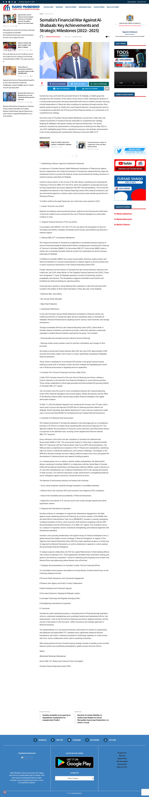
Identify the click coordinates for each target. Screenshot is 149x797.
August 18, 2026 (94, 149)
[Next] (76, 156)
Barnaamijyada (85, 7)
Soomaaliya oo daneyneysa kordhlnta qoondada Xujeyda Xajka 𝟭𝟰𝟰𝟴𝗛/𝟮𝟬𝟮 (26, 70)
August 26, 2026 (24, 76)
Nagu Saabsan (132, 2)
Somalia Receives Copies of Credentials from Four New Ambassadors (97, 144)
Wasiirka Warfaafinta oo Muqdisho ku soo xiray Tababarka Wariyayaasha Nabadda (26, 96)
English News (70, 7)
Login (137, 7)
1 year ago (67, 37)
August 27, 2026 (57, 147)
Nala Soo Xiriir (142, 2)
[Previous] (72, 156)
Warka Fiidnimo (123, 225)
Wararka (59, 7)
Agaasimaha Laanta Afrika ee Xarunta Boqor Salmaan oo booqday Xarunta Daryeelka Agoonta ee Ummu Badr (25, 19)
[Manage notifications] (5, 792)
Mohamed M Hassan (53, 37)
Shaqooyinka (99, 7)
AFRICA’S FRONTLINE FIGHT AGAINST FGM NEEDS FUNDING (61, 143)
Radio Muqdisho (77, 793)
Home (41, 14)
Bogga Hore (48, 7)
